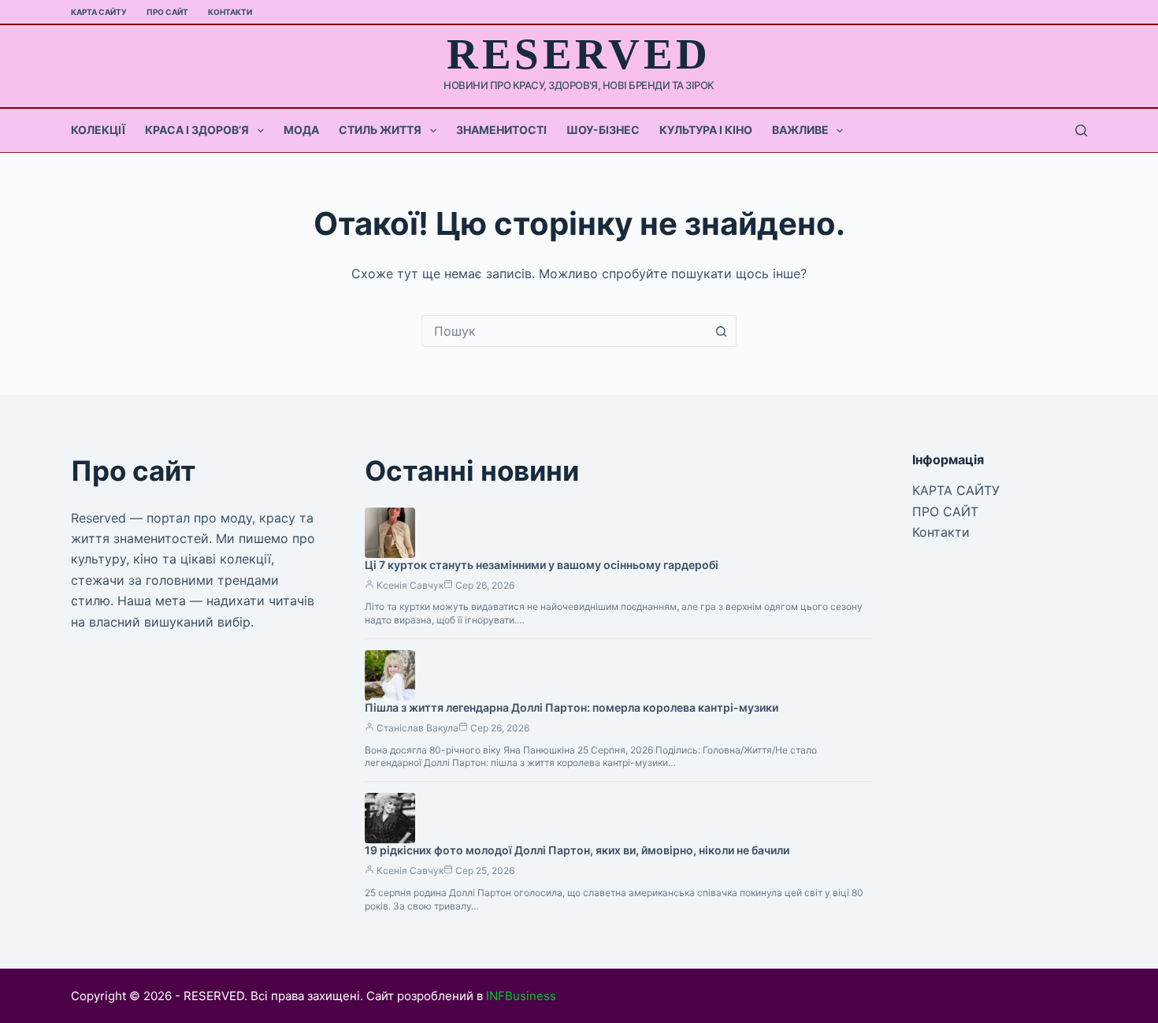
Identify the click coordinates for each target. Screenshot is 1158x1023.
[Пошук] (1081, 130)
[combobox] (564, 331)
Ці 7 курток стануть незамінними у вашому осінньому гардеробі (541, 564)
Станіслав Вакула (417, 728)
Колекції (98, 129)
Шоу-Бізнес (603, 129)
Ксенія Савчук (410, 585)
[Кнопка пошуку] (721, 331)
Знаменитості (501, 129)
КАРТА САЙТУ (99, 12)
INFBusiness (521, 995)
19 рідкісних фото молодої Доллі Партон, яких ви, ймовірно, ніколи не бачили (577, 850)
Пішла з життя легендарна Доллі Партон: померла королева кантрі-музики (571, 707)
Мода (301, 129)
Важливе (800, 129)
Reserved (579, 54)
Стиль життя (380, 129)
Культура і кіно (705, 129)
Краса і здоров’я (197, 129)
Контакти (230, 12)
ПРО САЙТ (167, 12)
